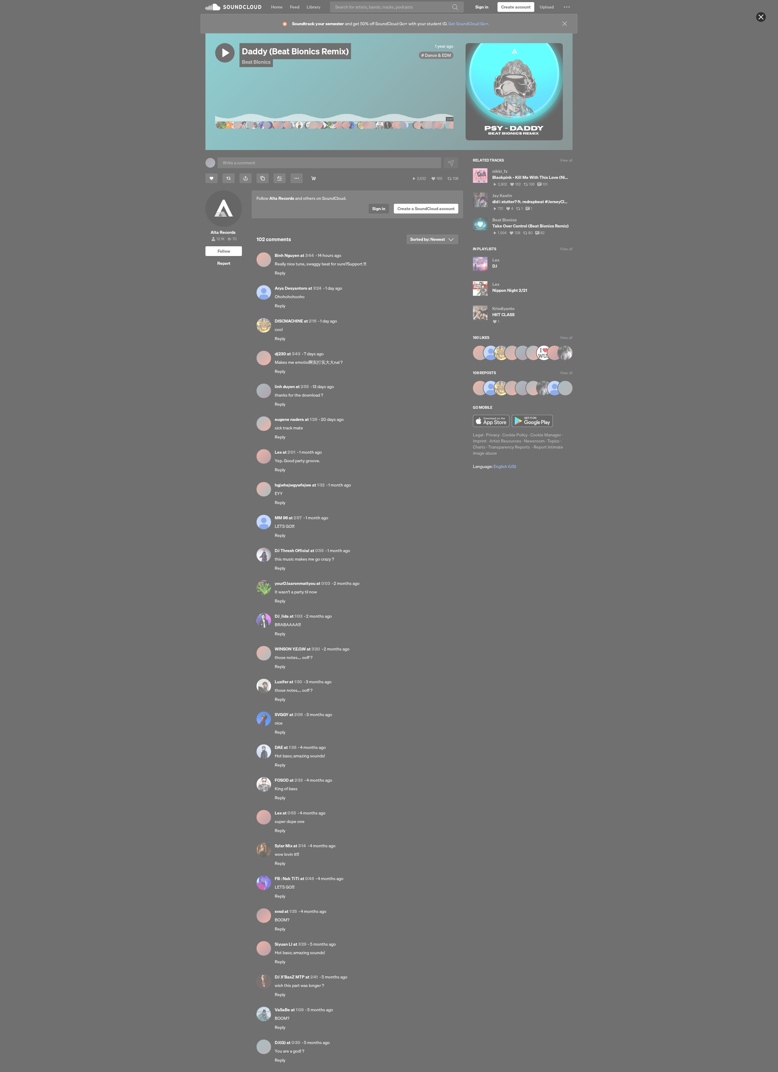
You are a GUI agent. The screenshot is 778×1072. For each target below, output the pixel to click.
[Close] (761, 17)
